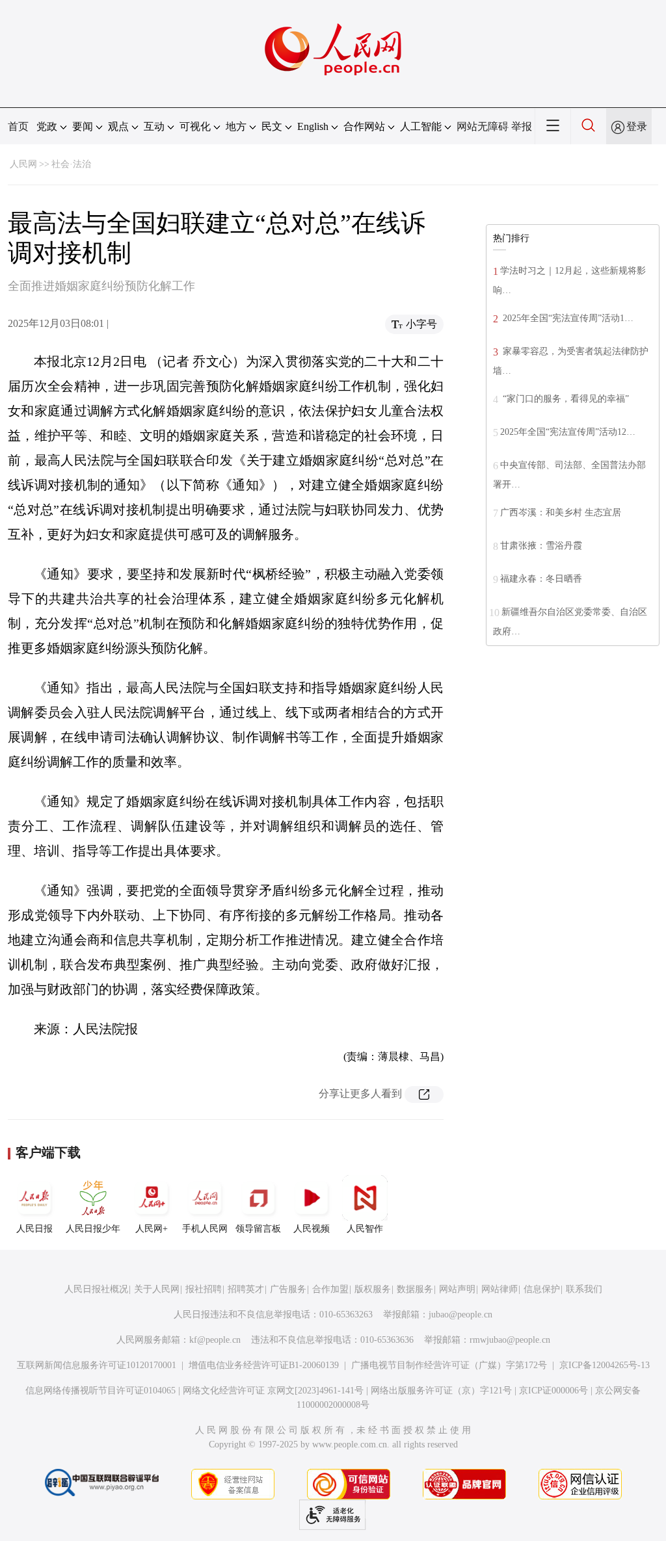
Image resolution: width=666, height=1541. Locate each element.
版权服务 (372, 1289)
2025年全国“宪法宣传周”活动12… (567, 432)
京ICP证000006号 (553, 1390)
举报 (521, 126)
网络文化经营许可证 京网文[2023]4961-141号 (273, 1390)
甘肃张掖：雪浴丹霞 (541, 545)
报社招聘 (203, 1289)
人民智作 (365, 1229)
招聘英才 (246, 1289)
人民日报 (34, 1229)
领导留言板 (258, 1229)
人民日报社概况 (96, 1289)
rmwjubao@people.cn (510, 1340)
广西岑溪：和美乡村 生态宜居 (560, 512)
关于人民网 (157, 1289)
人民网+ (151, 1229)
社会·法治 (71, 164)
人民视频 (311, 1229)
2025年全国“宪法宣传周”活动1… (566, 318)
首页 (18, 126)
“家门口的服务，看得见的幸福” (564, 399)
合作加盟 (330, 1289)
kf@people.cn (215, 1340)
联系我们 (584, 1289)
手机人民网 (205, 1229)
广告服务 (288, 1289)
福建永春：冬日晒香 (541, 579)
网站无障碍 (483, 126)
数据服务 (415, 1289)
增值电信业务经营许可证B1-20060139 (264, 1365)
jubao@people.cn (460, 1314)
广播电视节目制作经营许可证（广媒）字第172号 (449, 1365)
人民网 (23, 164)
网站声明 (457, 1289)
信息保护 (542, 1289)
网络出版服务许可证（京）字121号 (441, 1390)
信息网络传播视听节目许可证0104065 (100, 1390)
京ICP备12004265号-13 (604, 1365)
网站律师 (499, 1289)
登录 (636, 126)
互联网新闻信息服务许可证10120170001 (96, 1365)
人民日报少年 (93, 1229)
